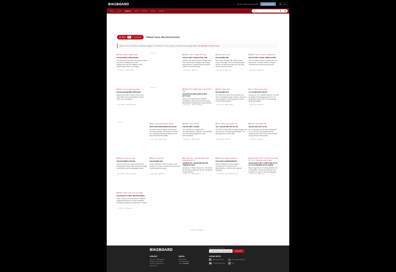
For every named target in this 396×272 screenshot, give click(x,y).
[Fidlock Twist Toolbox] (191, 124)
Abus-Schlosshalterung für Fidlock (163, 127)
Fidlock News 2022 (222, 92)
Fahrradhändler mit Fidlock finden (208, 46)
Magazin (128, 11)
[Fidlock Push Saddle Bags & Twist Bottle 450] (198, 90)
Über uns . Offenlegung (157, 259)
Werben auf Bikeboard (157, 263)
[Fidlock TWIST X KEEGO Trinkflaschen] (262, 54)
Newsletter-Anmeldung (216, 248)
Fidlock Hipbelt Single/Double (128, 57)
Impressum (153, 266)
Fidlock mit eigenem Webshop (226, 161)
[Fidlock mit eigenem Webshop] (226, 158)
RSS (233, 263)
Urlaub (153, 11)
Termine (144, 11)
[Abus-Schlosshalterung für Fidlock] (162, 124)
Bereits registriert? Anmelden (247, 4)
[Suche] (280, 11)
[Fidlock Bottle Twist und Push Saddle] (130, 193)
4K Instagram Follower (238, 259)
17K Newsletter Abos (219, 263)
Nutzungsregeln (184, 261)
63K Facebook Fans (218, 259)
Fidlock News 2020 (156, 161)
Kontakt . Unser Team (156, 261)
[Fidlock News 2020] (157, 158)
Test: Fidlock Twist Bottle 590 (227, 127)
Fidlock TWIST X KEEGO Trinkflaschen (262, 57)
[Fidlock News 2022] (223, 89)
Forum (119, 11)
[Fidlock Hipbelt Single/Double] (127, 54)
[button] (285, 11)
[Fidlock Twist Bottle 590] (257, 124)
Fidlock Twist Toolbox (191, 127)
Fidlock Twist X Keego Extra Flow (195, 57)
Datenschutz (183, 259)
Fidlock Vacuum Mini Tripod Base (129, 92)
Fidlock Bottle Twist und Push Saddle (131, 196)
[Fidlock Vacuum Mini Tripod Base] (128, 89)
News (112, 11)
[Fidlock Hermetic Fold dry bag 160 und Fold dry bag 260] (126, 158)
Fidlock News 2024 (222, 57)
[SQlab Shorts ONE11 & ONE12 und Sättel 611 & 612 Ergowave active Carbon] (264, 159)
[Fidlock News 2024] (223, 54)
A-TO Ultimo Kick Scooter (258, 92)
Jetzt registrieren (268, 4)
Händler (161, 11)
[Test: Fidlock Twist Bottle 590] (226, 124)
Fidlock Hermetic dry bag (126, 161)
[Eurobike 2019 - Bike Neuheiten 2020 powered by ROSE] (198, 159)
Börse (136, 11)
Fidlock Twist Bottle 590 (258, 127)
